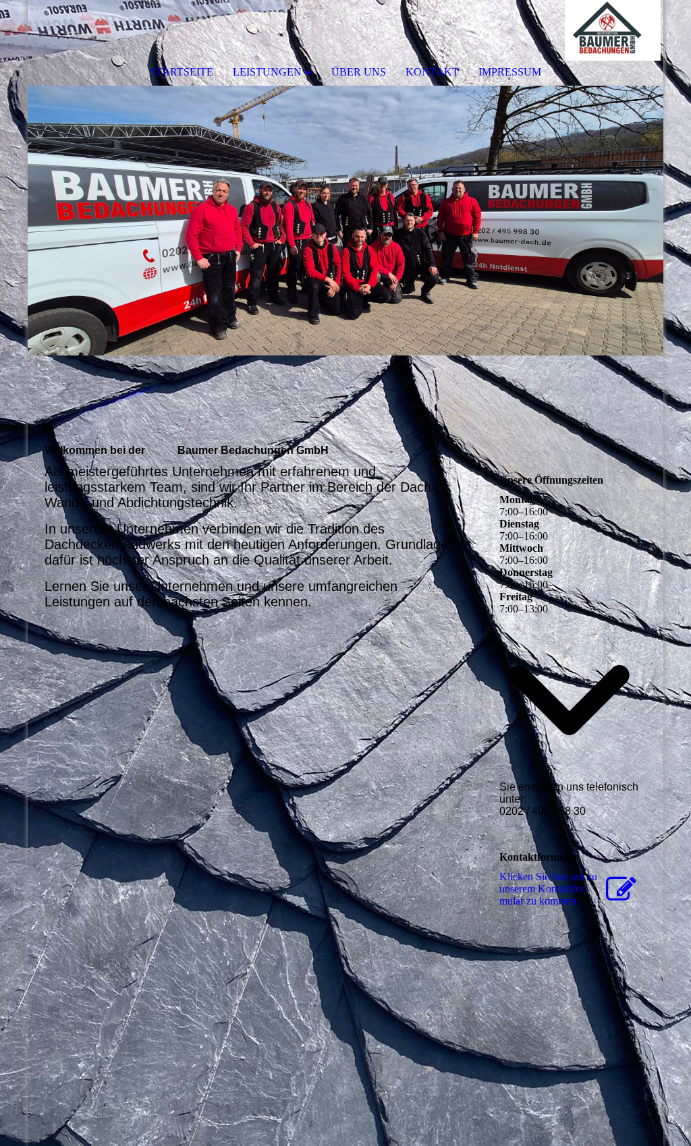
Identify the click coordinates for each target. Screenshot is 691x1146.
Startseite (181, 72)
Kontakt (432, 72)
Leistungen (267, 72)
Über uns (358, 72)
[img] (612, 30)
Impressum (509, 72)
